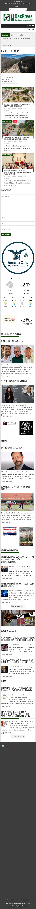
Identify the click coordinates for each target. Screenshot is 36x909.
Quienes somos (12, 3)
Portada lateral (17, 88)
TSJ (12, 154)
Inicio (6, 3)
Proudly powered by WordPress (15, 904)
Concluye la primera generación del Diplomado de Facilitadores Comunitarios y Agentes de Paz (17, 172)
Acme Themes (23, 906)
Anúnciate (18, 6)
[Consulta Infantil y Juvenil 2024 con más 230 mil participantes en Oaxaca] (4, 697)
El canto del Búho (8, 630)
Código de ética (21, 3)
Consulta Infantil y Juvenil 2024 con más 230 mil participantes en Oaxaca (16, 689)
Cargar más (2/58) (18, 606)
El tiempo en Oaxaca (18, 310)
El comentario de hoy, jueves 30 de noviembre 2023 (8, 79)
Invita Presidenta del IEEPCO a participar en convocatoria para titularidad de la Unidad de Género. (16, 714)
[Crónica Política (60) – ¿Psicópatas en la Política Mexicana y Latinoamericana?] (4, 569)
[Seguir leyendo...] (6, 481)
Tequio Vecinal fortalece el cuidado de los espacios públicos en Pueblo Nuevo (17, 138)
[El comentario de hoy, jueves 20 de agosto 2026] (17, 502)
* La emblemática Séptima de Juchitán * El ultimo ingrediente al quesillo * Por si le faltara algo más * (17, 661)
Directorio (28, 3)
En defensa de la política (11, 448)
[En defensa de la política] (17, 461)
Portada (15, 121)
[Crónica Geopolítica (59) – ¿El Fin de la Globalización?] (4, 593)
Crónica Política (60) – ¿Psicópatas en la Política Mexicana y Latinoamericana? (17, 559)
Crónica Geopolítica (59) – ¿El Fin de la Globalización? (17, 585)
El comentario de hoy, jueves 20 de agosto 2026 (15, 488)
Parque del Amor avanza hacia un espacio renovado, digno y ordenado (17, 105)
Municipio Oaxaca (7, 88)
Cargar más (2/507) (18, 736)
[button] (29, 26)
